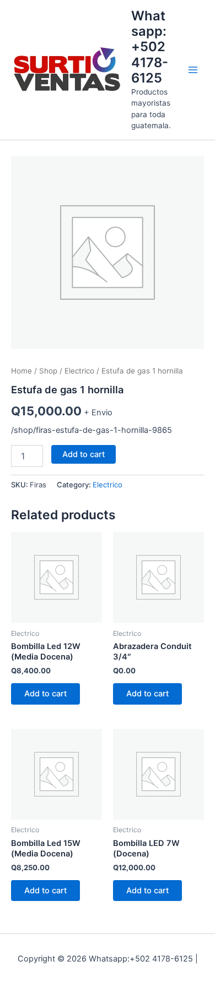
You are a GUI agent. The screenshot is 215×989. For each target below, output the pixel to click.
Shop (48, 370)
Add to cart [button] (45, 694)
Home (21, 370)
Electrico (79, 370)
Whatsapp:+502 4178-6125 (149, 47)
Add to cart (83, 454)
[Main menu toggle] (193, 70)
